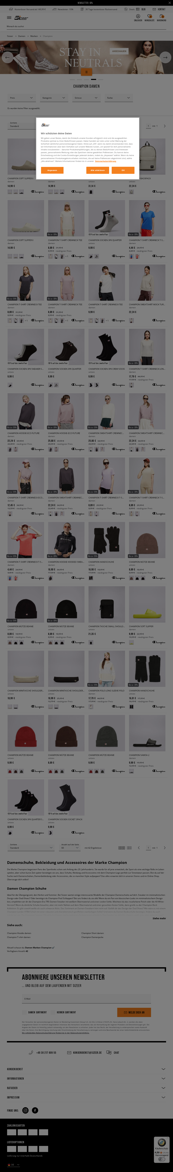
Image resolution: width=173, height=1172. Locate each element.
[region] (88, 148)
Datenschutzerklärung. (105, 161)
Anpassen (52, 170)
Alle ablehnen (98, 170)
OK (123, 170)
